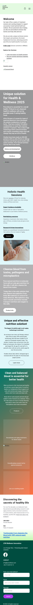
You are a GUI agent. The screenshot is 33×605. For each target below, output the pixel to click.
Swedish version (7, 66)
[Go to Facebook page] (5, 555)
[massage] (16, 250)
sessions (11, 198)
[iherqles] (16, 452)
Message (6, 587)
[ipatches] (16, 429)
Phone (5, 579)
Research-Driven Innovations (13, 227)
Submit (8, 596)
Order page (6, 45)
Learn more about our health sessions (17, 54)
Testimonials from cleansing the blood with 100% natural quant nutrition (15, 535)
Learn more (16, 363)
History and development (12, 149)
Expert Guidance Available (12, 207)
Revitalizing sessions (10, 216)
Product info (10, 310)
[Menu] (29, 8)
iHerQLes (12, 156)
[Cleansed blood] (16, 79)
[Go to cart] (25, 8)
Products (16, 411)
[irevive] (16, 480)
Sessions (8, 236)
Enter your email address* (10, 572)
